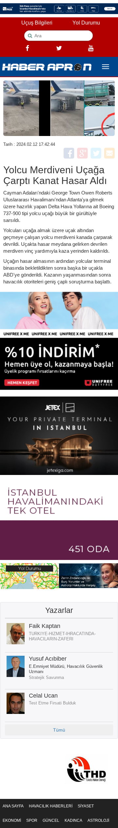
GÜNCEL (51, 820)
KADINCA (73, 820)
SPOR (31, 820)
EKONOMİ (12, 820)
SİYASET (86, 806)
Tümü (59, 730)
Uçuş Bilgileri (36, 22)
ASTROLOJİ (98, 820)
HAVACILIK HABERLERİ (50, 806)
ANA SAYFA (13, 806)
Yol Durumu (86, 22)
